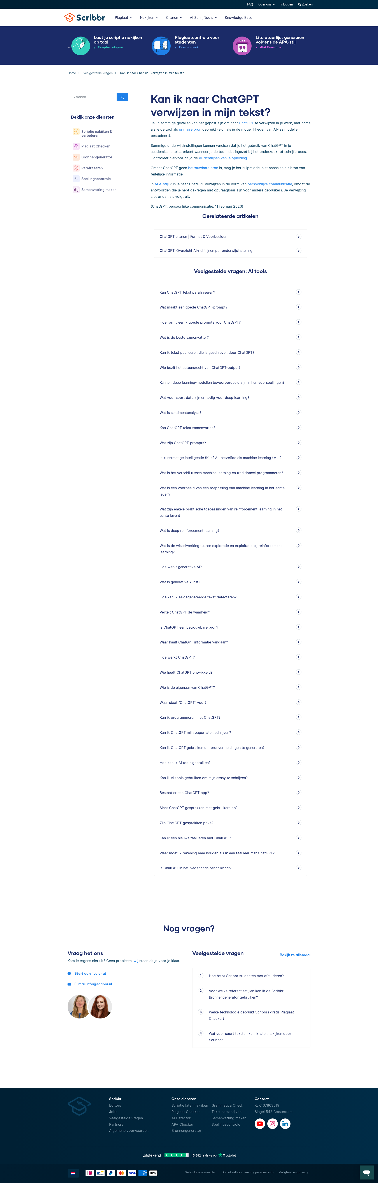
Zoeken (307, 4)
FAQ (250, 4)
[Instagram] (272, 1123)
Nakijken (147, 17)
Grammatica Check (227, 1105)
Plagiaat (122, 17)
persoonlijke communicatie (270, 184)
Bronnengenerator (186, 1130)
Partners (116, 1124)
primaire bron (190, 129)
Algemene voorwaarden (129, 1130)
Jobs (113, 1111)
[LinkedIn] (285, 1123)
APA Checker (182, 1124)
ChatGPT (246, 123)
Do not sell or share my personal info (247, 1172)
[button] (367, 1172)
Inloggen (286, 4)
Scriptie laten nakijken (190, 1105)
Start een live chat (90, 973)
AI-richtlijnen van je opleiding (223, 158)
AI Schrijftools (202, 17)
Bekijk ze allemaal (295, 955)
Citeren (172, 17)
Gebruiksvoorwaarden (200, 1172)
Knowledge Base (238, 17)
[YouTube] (260, 1123)
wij (136, 961)
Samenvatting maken (229, 1118)
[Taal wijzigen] (73, 1173)
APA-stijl (162, 184)
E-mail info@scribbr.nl (93, 984)
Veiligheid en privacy (293, 1172)
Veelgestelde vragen (126, 1118)
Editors (115, 1105)
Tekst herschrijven (227, 1111)
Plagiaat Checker (186, 1111)
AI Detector (181, 1118)
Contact (262, 1099)
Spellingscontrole (226, 1124)
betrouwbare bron (203, 168)
